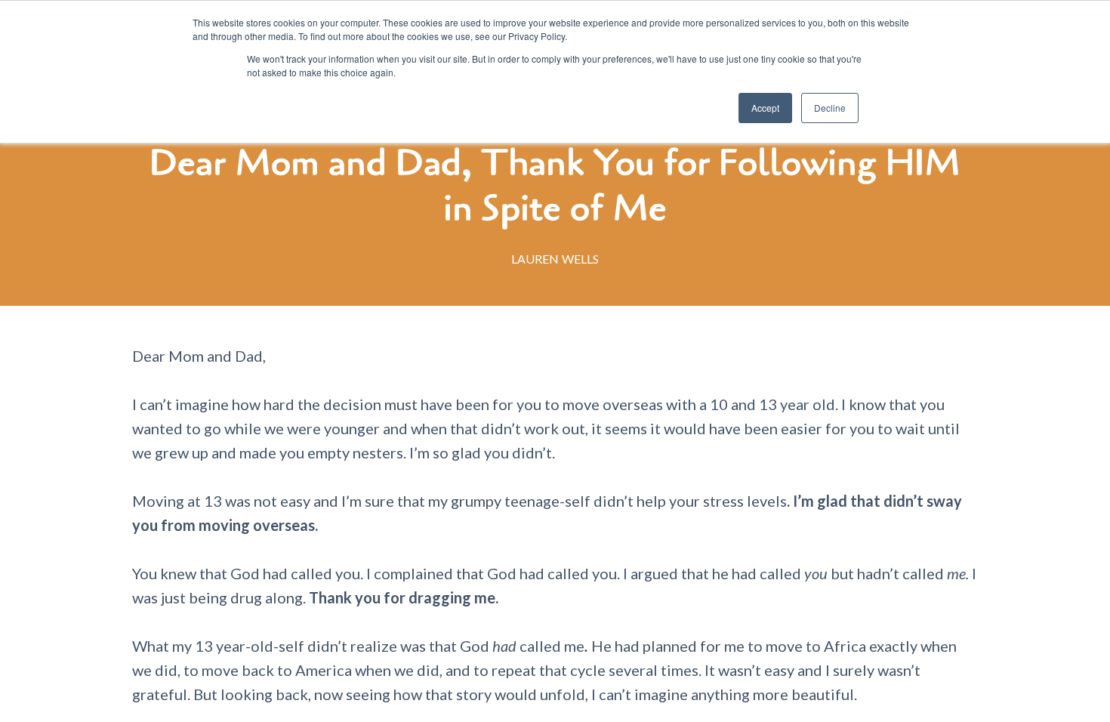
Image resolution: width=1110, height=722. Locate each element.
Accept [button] (765, 107)
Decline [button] (830, 107)
